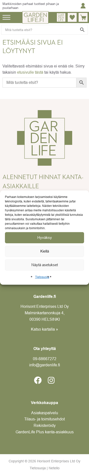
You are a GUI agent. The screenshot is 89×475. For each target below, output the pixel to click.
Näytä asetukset (44, 265)
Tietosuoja (42, 277)
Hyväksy (44, 237)
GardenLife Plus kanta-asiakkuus (45, 432)
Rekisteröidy (45, 425)
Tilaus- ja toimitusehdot (44, 419)
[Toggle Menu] (6, 17)
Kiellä (44, 251)
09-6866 (44, 358)
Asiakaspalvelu (44, 413)
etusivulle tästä (30, 72)
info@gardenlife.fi (44, 365)
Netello (54, 468)
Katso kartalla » (44, 329)
